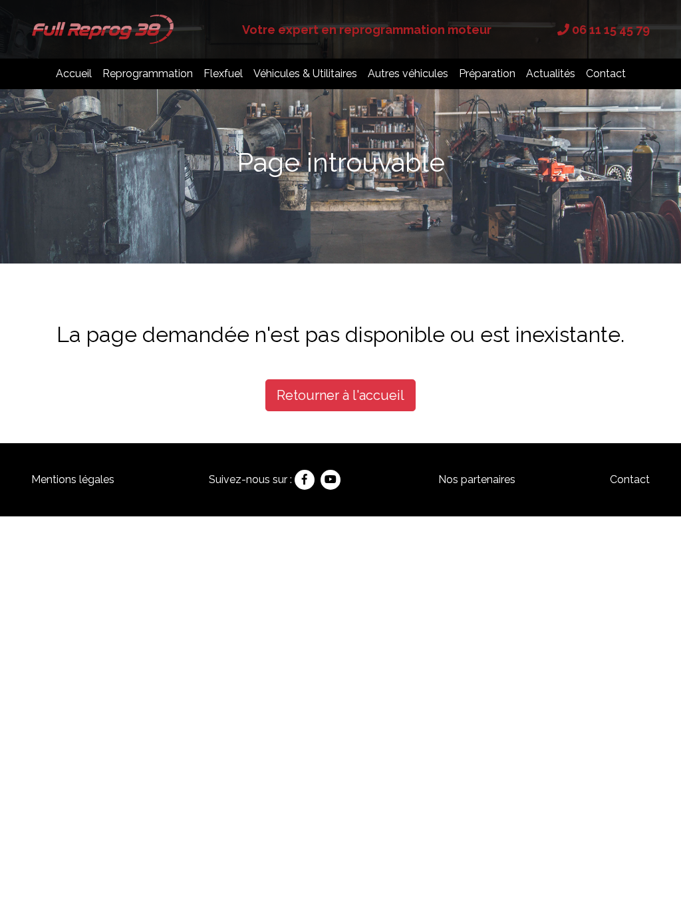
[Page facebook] (305, 480)
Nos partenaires (476, 479)
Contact (606, 73)
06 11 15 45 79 (609, 30)
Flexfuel (223, 73)
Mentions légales (72, 479)
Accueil (74, 73)
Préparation (487, 73)
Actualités (550, 73)
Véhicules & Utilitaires (305, 73)
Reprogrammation (147, 73)
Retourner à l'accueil (340, 395)
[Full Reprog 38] (103, 28)
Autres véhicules (408, 73)
